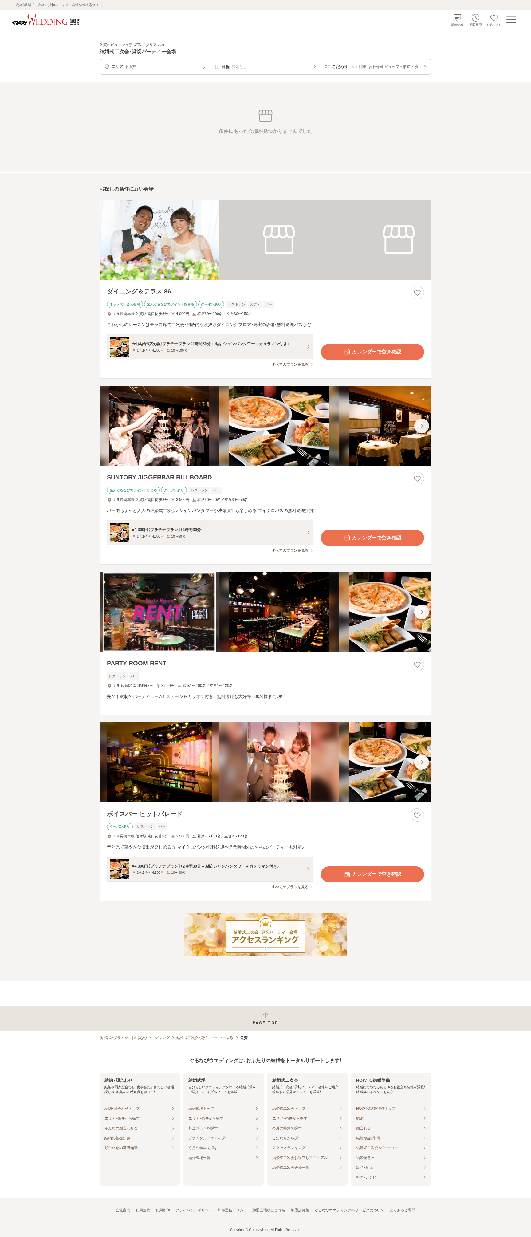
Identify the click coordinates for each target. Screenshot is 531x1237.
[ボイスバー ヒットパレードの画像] (265, 762)
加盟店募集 (300, 1210)
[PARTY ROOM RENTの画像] (265, 612)
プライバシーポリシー (193, 1210)
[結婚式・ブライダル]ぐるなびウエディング (135, 1038)
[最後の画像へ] (421, 426)
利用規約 (143, 1210)
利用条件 (162, 1210)
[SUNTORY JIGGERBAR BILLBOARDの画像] (265, 426)
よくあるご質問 (402, 1210)
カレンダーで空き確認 (376, 351)
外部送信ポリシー (232, 1210)
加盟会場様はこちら (268, 1210)
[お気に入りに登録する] (417, 292)
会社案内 (123, 1210)
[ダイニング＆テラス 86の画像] (265, 240)
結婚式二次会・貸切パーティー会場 (205, 1038)
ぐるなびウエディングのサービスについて (349, 1210)
